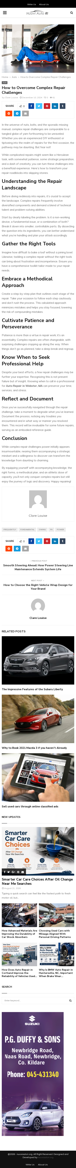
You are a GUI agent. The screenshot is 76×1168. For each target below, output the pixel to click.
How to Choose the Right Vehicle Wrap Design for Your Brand (38, 587)
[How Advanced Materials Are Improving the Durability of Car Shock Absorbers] (19, 915)
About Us (44, 4)
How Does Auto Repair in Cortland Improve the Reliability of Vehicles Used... (19, 973)
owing (42, 529)
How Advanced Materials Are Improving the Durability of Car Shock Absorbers (19, 934)
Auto (5, 82)
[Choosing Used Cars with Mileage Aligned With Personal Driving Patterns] (56, 915)
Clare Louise (11, 97)
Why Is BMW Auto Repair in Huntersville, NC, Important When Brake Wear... (56, 973)
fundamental (27, 529)
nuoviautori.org (45, 1157)
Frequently (10, 529)
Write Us (31, 4)
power (60, 529)
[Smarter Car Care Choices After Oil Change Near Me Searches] (38, 851)
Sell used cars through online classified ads (30, 806)
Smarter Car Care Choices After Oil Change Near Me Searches (37, 881)
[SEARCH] (70, 1000)
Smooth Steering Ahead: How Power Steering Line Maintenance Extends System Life (38, 567)
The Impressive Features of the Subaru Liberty (32, 689)
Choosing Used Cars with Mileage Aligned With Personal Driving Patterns (55, 934)
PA (51, 529)
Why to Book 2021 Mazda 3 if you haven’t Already (34, 748)
